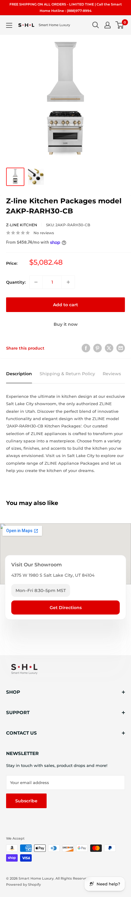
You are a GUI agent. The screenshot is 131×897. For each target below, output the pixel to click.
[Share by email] (120, 348)
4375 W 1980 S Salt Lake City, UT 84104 (52, 575)
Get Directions (66, 607)
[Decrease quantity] (36, 282)
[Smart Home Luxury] (24, 669)
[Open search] (95, 25)
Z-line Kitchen (21, 225)
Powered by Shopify (23, 884)
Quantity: (16, 282)
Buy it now (66, 324)
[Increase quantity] (68, 282)
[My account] (107, 25)
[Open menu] (9, 25)
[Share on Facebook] (86, 348)
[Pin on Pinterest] (97, 348)
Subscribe (26, 801)
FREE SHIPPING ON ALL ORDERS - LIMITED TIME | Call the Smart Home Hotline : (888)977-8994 (65, 7)
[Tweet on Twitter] (109, 348)
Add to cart (65, 304)
